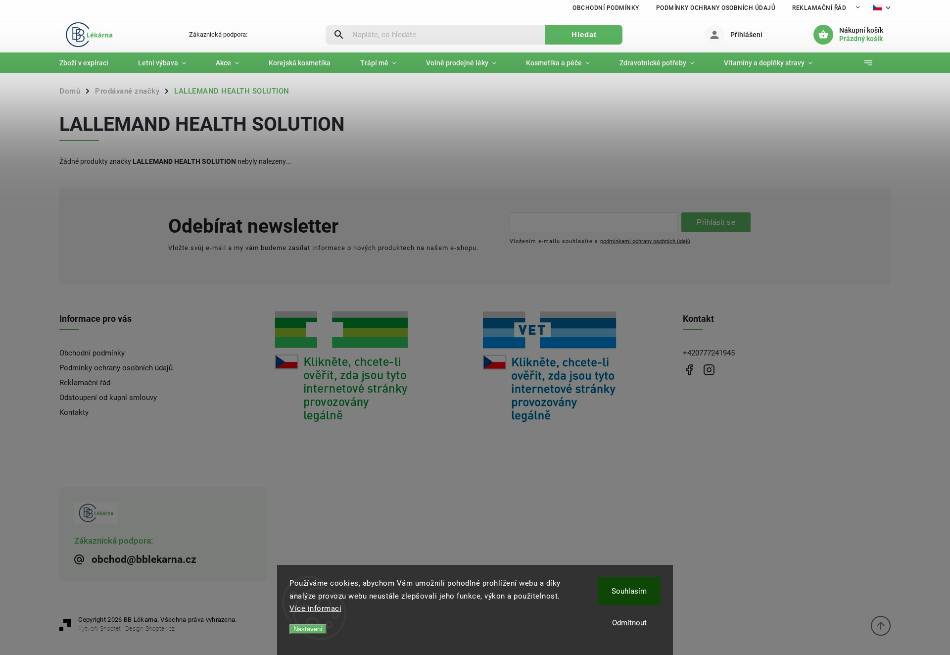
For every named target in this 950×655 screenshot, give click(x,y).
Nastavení (308, 629)
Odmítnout (629, 622)
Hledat (584, 34)
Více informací (315, 608)
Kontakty (74, 412)
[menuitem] (91, 62)
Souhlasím (629, 591)
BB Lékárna (689, 369)
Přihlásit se (716, 222)
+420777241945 (709, 353)
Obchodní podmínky (605, 7)
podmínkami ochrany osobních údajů (645, 241)
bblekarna (709, 369)
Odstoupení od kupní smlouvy (108, 397)
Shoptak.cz (160, 628)
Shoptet (110, 628)
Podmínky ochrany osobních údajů (716, 7)
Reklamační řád (819, 7)
